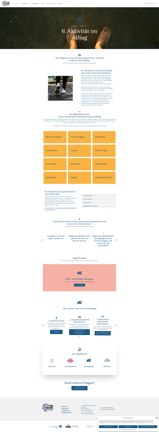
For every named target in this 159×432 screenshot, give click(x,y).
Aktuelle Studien (51, 3)
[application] (18, 3)
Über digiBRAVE (35, 3)
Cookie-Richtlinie (123, 429)
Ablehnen (128, 426)
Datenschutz (129, 429)
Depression (24, 3)
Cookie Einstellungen (148, 426)
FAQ (43, 3)
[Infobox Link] (51, 362)
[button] (156, 417)
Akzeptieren (108, 426)
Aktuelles (60, 3)
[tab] (55, 137)
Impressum (134, 429)
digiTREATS (15, 3)
